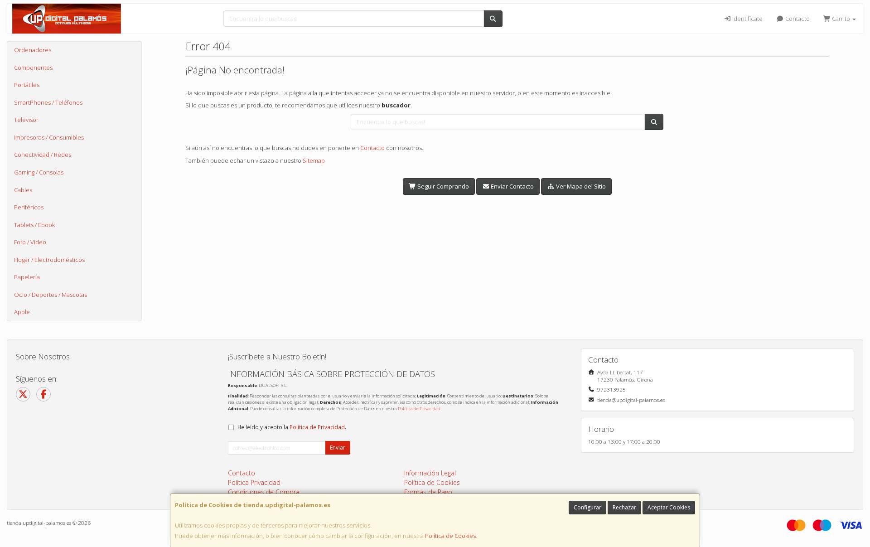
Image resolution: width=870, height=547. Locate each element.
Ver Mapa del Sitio (580, 186)
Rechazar (624, 507)
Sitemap (314, 160)
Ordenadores (32, 50)
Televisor (26, 120)
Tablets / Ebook (34, 225)
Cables (23, 190)
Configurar (587, 507)
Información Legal (430, 473)
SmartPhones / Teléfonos (48, 102)
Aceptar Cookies (669, 507)
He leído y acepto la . (291, 427)
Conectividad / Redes (42, 154)
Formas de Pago (428, 492)
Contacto (797, 19)
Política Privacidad (254, 482)
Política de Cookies (450, 536)
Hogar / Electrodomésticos (49, 260)
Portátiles (26, 85)
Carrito (841, 19)
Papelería (27, 277)
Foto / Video (30, 242)
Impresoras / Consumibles (49, 137)
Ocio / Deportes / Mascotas (50, 294)
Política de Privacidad (419, 408)
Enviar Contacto (511, 186)
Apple (22, 312)
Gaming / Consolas (38, 172)
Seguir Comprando (442, 186)
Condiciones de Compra (264, 492)
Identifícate (747, 19)
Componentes (33, 67)
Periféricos (29, 207)
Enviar (337, 447)
